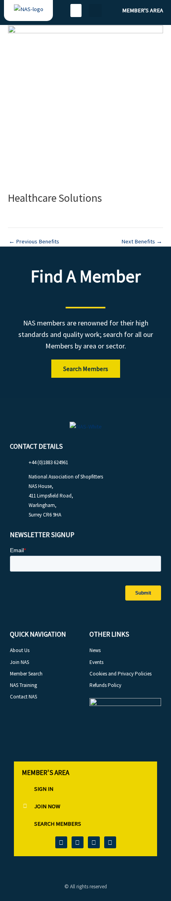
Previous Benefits (34, 242)
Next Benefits (141, 242)
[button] (76, 10)
